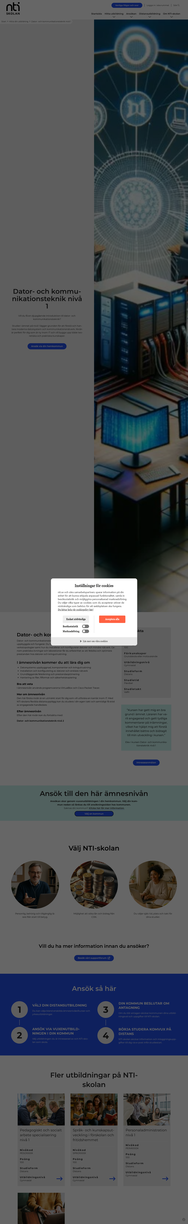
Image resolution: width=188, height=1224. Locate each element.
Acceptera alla (112, 619)
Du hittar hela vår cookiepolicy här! (76, 609)
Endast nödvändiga (76, 619)
